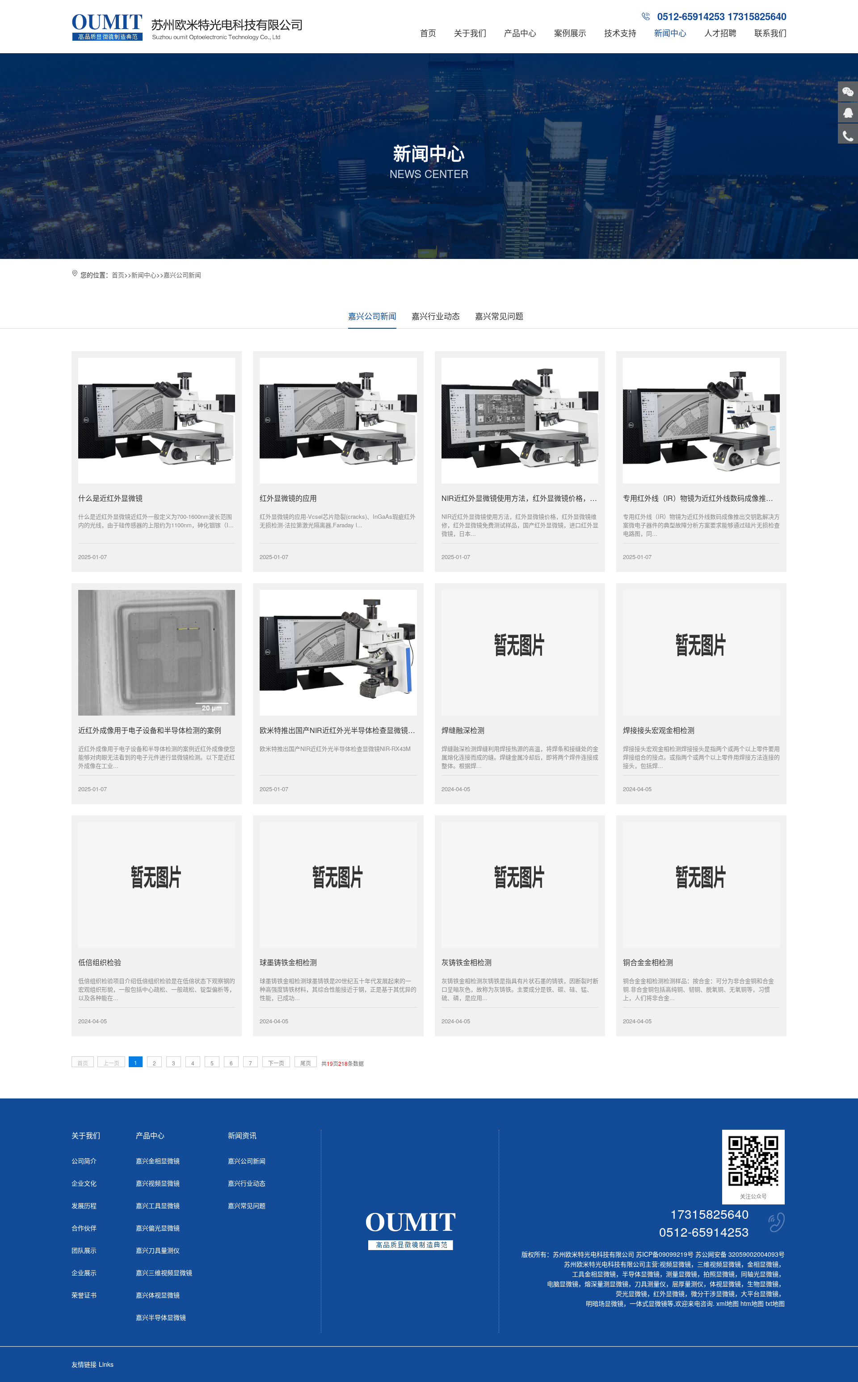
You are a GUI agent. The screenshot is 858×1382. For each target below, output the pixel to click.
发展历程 (84, 1205)
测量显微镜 (681, 1273)
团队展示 (84, 1250)
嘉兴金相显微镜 (158, 1160)
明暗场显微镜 (604, 1303)
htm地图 (752, 1303)
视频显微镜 (675, 1263)
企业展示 (84, 1272)
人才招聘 (720, 32)
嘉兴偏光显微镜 (158, 1227)
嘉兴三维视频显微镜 (164, 1272)
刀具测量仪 (650, 1283)
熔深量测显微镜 (606, 1283)
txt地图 (775, 1303)
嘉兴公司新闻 (182, 274)
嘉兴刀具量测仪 (158, 1250)
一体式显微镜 (648, 1303)
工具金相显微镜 (594, 1273)
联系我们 (770, 32)
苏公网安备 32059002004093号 (739, 1254)
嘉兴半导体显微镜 (161, 1317)
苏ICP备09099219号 (665, 1254)
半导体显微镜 (641, 1273)
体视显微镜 (725, 1283)
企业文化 (84, 1183)
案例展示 (570, 32)
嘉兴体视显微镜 (158, 1294)
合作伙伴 (84, 1227)
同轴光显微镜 (759, 1273)
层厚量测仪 (687, 1283)
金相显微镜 (762, 1263)
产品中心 (520, 32)
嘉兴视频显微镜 (158, 1183)
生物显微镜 (762, 1283)
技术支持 (620, 32)
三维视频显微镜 (719, 1263)
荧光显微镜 (631, 1293)
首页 (428, 32)
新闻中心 (670, 32)
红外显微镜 (669, 1293)
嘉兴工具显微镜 (158, 1205)
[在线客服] (848, 112)
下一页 (276, 1063)
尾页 (305, 1063)
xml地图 (727, 1303)
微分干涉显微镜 (713, 1293)
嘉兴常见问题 (499, 316)
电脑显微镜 (562, 1283)
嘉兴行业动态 (436, 316)
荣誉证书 (84, 1294)
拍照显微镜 (719, 1273)
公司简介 (84, 1160)
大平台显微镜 (759, 1293)
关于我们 (470, 32)
